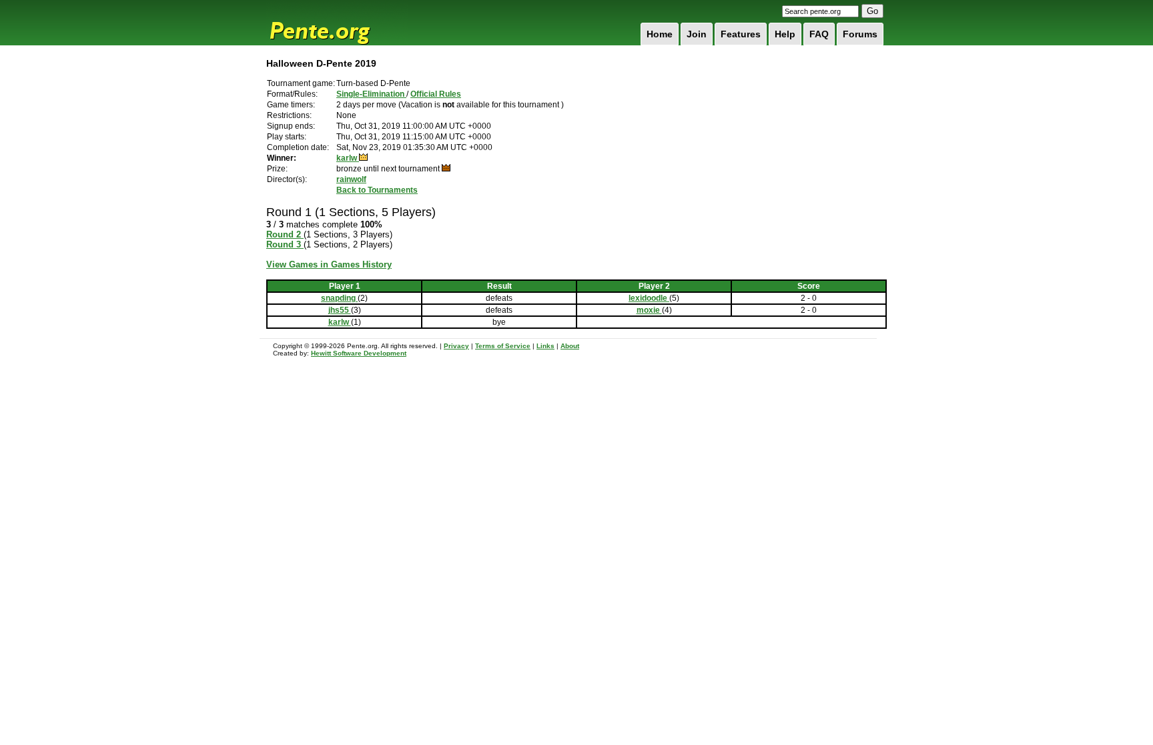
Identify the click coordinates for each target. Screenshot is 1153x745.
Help (785, 34)
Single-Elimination (371, 94)
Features (741, 34)
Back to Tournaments (377, 190)
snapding (339, 298)
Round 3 (285, 244)
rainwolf (351, 179)
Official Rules (435, 94)
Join (697, 34)
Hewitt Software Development (358, 353)
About (569, 345)
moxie (649, 310)
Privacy (456, 345)
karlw (347, 158)
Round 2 (285, 234)
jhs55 (339, 310)
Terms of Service (502, 345)
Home (660, 34)
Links (545, 345)
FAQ (819, 34)
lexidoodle (649, 298)
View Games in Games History (329, 264)
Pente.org (337, 22)
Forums (860, 34)
